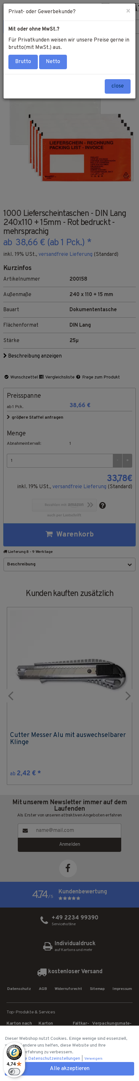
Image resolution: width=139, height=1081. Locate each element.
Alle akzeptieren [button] (70, 1068)
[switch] (14, 1071)
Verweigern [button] (93, 1059)
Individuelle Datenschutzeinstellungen (43, 1058)
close (118, 86)
